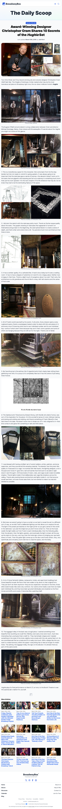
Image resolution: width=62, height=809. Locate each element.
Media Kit (41, 799)
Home (3, 784)
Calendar (4, 793)
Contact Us (57, 790)
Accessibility (35, 799)
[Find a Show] (58, 4)
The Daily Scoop (31, 13)
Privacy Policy (21, 799)
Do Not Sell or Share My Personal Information (38, 804)
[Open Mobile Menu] (55, 4)
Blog (2, 796)
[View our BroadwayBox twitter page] (26, 780)
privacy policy (32, 806)
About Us (58, 784)
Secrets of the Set (31, 23)
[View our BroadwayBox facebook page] (33, 780)
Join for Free (57, 793)
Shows (3, 787)
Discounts (4, 790)
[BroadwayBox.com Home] (12, 4)
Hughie (55, 84)
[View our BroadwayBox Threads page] (36, 780)
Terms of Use (28, 799)
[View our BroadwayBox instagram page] (29, 780)
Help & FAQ (57, 787)
